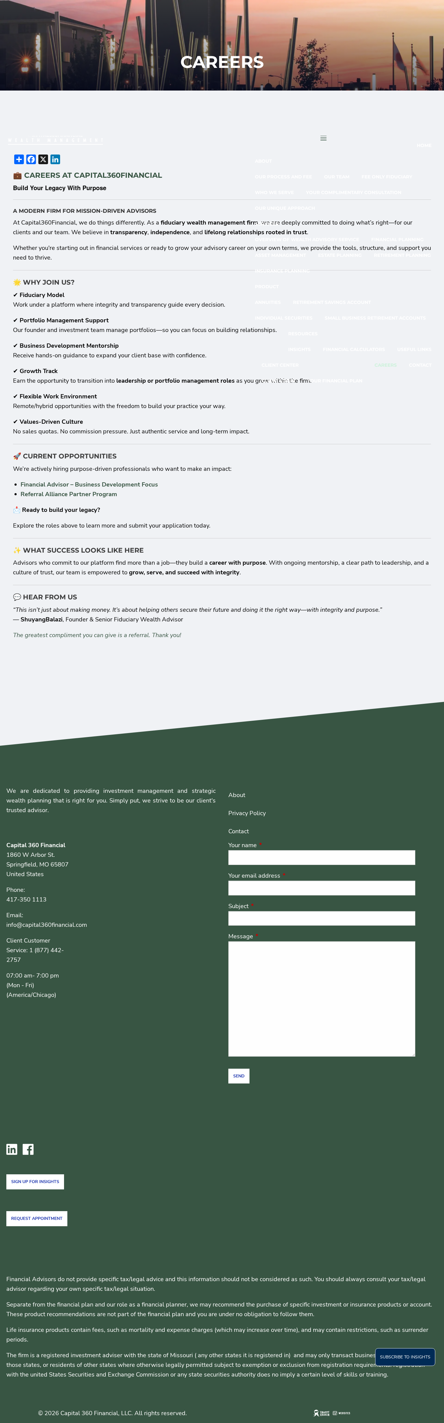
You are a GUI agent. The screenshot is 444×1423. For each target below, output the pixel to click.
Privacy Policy (247, 813)
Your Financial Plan (334, 381)
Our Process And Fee (283, 177)
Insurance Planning (282, 271)
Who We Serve (274, 192)
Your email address (283, 876)
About (263, 161)
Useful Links (414, 349)
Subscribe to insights (405, 1357)
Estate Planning (340, 255)
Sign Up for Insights (35, 1182)
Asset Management (280, 255)
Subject (267, 906)
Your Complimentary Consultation (353, 192)
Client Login (278, 381)
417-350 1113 (26, 899)
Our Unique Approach (285, 208)
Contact (420, 365)
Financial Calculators (354, 349)
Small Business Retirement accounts (375, 318)
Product (267, 286)
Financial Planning (397, 239)
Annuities (268, 302)
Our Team (336, 177)
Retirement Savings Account (332, 302)
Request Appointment (37, 1218)
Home (424, 145)
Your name (271, 845)
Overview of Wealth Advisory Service (307, 239)
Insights (299, 349)
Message (270, 936)
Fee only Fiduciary (387, 177)
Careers (386, 365)
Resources (303, 334)
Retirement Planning (402, 255)
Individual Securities (284, 318)
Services (266, 224)
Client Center (280, 365)
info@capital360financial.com (46, 925)
